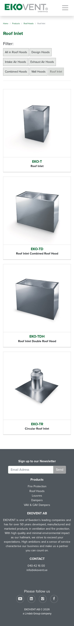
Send (59, 470)
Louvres (37, 495)
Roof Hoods (37, 491)
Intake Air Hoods (15, 62)
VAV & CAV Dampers (37, 505)
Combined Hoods (16, 71)
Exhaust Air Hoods (42, 62)
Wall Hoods (38, 71)
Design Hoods (40, 52)
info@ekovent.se (37, 570)
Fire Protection (37, 486)
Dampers (37, 500)
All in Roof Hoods (16, 52)
